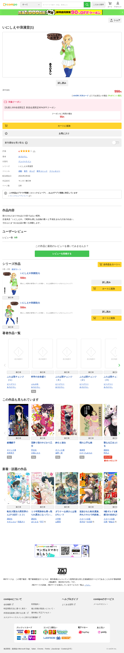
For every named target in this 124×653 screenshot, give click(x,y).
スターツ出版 (85, 519)
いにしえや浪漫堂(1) (30, 273)
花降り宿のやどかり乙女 (41, 444)
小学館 (58, 519)
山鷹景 (58, 522)
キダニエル (11, 522)
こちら (87, 585)
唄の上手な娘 (86, 442)
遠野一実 (59, 453)
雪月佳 (82, 522)
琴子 (42, 522)
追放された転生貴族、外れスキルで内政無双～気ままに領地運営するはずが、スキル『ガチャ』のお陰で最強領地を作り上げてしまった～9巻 (90, 513)
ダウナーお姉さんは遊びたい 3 (66, 513)
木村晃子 (10, 453)
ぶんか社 (34, 384)
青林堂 (82, 450)
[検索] (87, 4)
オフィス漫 (11, 450)
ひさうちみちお (86, 453)
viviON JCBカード (81, 96)
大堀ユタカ (35, 453)
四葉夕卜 (21, 522)
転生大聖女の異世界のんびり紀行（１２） (17, 513)
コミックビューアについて (19, 196)
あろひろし (23, 157)
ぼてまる (34, 522)
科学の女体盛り (38, 376)
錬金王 (111, 522)
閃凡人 (106, 453)
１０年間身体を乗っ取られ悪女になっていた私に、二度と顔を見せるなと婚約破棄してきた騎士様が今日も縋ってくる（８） (41, 513)
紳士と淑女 (60, 442)
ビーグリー (11, 384)
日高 (105, 522)
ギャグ (32, 171)
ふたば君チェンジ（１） (15, 378)
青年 (26, 171)
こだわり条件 (98, 4)
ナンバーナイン (24, 161)
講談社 (106, 450)
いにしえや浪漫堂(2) (30, 302)
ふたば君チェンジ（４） (63, 378)
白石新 (89, 522)
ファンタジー (54, 171)
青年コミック (42, 171)
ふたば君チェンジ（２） (88, 378)
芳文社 (34, 450)
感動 (20, 171)
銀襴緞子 (11, 442)
